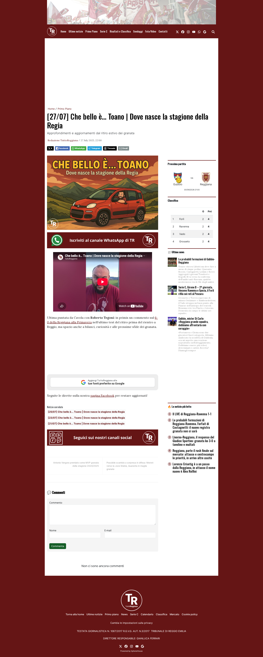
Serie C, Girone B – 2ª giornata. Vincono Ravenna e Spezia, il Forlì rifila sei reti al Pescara (196, 290)
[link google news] (204, 31)
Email (125, 148)
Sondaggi (138, 31)
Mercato (174, 614)
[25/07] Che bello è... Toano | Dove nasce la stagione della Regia (86, 411)
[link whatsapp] (199, 31)
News (124, 614)
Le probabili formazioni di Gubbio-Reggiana (196, 260)
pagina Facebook (102, 395)
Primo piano (112, 614)
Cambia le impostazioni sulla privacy (131, 622)
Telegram (95, 148)
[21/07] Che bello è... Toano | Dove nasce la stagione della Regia (86, 423)
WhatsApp (80, 148)
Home (63, 31)
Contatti (163, 31)
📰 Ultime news (176, 252)
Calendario (147, 614)
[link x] (177, 31)
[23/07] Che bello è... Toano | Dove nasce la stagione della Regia (86, 417)
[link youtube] (193, 31)
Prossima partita (177, 164)
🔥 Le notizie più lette (179, 406)
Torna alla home (75, 614)
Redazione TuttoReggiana (63, 140)
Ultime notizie (76, 31)
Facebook (63, 148)
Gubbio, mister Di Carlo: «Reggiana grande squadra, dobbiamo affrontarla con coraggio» (193, 323)
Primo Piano (91, 31)
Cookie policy (190, 614)
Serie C (103, 31)
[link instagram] (188, 31)
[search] (213, 31)
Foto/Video (150, 31)
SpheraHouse (137, 651)
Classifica (173, 200)
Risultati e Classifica (120, 31)
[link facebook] (183, 31)
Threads (111, 148)
